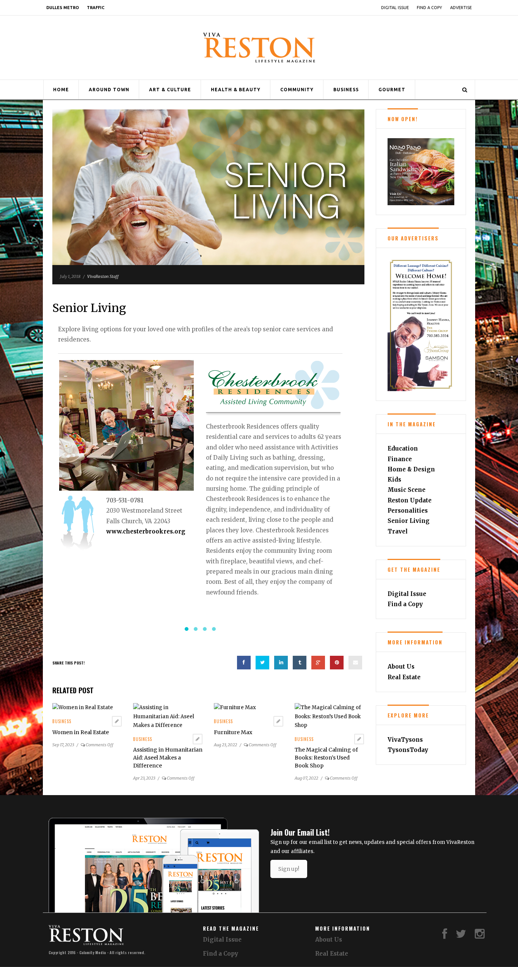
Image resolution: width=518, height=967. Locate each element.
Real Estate (404, 677)
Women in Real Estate (80, 721)
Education (403, 448)
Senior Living (409, 520)
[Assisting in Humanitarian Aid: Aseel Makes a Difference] (167, 705)
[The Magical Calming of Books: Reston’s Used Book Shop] (329, 705)
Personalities (408, 510)
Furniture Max (233, 721)
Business (346, 89)
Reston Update (410, 500)
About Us (401, 666)
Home (61, 89)
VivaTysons (405, 739)
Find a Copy (429, 7)
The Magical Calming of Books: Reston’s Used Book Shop (326, 747)
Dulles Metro (62, 7)
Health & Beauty (236, 89)
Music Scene (406, 489)
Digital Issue (395, 7)
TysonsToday (408, 749)
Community (297, 89)
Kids (394, 479)
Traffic (95, 7)
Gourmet (391, 89)
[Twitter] (461, 925)
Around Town (109, 89)
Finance (400, 459)
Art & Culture (170, 89)
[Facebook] (444, 925)
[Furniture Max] (235, 697)
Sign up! (288, 858)
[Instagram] (480, 925)
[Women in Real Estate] (82, 697)
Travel (398, 531)
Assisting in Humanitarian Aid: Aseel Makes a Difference (167, 747)
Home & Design (411, 469)
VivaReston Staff (103, 276)
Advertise (461, 7)
